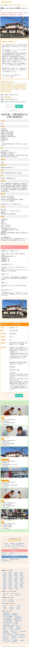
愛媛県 (10, 586)
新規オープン (14, 631)
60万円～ (12, 607)
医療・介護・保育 (15, 593)
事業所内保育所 (18, 621)
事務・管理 (5, 593)
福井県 (10, 578)
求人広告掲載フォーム (6, 560)
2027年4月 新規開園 (7, 616)
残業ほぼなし (18, 88)
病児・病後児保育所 (7, 621)
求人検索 (6, 5)
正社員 (4, 599)
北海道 (4, 572)
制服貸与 (3, 91)
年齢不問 (21, 637)
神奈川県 (11, 577)
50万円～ (5, 607)
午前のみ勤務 (14, 636)
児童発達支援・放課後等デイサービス (8, 84)
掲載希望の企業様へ (14, 559)
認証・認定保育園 (7, 618)
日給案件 (18, 608)
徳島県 (21, 584)
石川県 (4, 578)
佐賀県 (4, 587)
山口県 (15, 584)
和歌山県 (11, 583)
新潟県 (16, 577)
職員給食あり (6, 639)
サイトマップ (15, 546)
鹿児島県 (11, 589)
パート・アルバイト (20, 599)
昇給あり (19, 84)
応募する (18, 106)
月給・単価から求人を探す (8, 603)
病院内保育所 (17, 619)
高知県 (15, 586)
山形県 (10, 574)
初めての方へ (4, 552)
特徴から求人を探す (7, 611)
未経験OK (24, 88)
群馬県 (10, 575)
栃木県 (4, 575)
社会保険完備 (15, 86)
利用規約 (12, 543)
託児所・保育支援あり (8, 634)
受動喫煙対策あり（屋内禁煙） (7, 81)
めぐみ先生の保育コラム (17, 545)
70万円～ (19, 607)
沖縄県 (16, 589)
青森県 (10, 572)
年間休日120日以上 (10, 88)
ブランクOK (6, 642)
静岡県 (10, 580)
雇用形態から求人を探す (8, 597)
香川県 (4, 586)
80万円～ (5, 608)
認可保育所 (17, 616)
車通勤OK (3, 88)
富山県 (22, 577)
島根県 (22, 583)
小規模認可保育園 (18, 618)
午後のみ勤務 (22, 636)
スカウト (10, 554)
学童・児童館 (15, 624)
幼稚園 (16, 622)
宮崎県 (4, 589)
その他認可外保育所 (7, 622)
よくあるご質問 (6, 546)
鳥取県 (16, 583)
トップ (1, 5)
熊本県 (15, 587)
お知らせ (7, 545)
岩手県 (15, 572)
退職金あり (3, 86)
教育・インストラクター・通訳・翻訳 (12, 595)
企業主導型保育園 (7, 619)
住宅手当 (5, 630)
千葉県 (21, 575)
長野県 (21, 578)
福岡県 (21, 586)
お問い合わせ (15, 548)
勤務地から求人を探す (7, 570)
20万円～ (5, 605)
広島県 (10, 584)
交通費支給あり (22, 86)
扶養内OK (15, 640)
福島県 (15, 574)
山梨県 (15, 578)
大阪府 (15, 581)
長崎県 (10, 587)
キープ (11, 106)
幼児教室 (18, 627)
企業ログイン (4, 559)
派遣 (4, 601)
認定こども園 (6, 624)
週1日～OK (5, 636)
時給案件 (12, 608)
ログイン (19, 552)
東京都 (4, 577)
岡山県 (4, 584)
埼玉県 (15, 575)
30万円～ (12, 605)
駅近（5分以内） (7, 640)
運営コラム (23, 546)
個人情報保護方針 (20, 543)
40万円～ (19, 605)
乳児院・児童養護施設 (8, 627)
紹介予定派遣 (11, 601)
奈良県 (4, 583)
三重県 (21, 580)
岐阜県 (4, 580)
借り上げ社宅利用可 (14, 630)
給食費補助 (9, 86)
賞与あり (24, 84)
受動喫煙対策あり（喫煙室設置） (11, 615)
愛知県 (15, 580)
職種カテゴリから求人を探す (9, 591)
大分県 (21, 587)
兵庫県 (21, 581)
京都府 (10, 581)
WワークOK (14, 639)
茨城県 (21, 574)
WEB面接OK (8, 91)
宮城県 (21, 572)
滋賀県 (4, 581)
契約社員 (11, 599)
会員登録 (12, 552)
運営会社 (6, 543)
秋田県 (4, 574)
